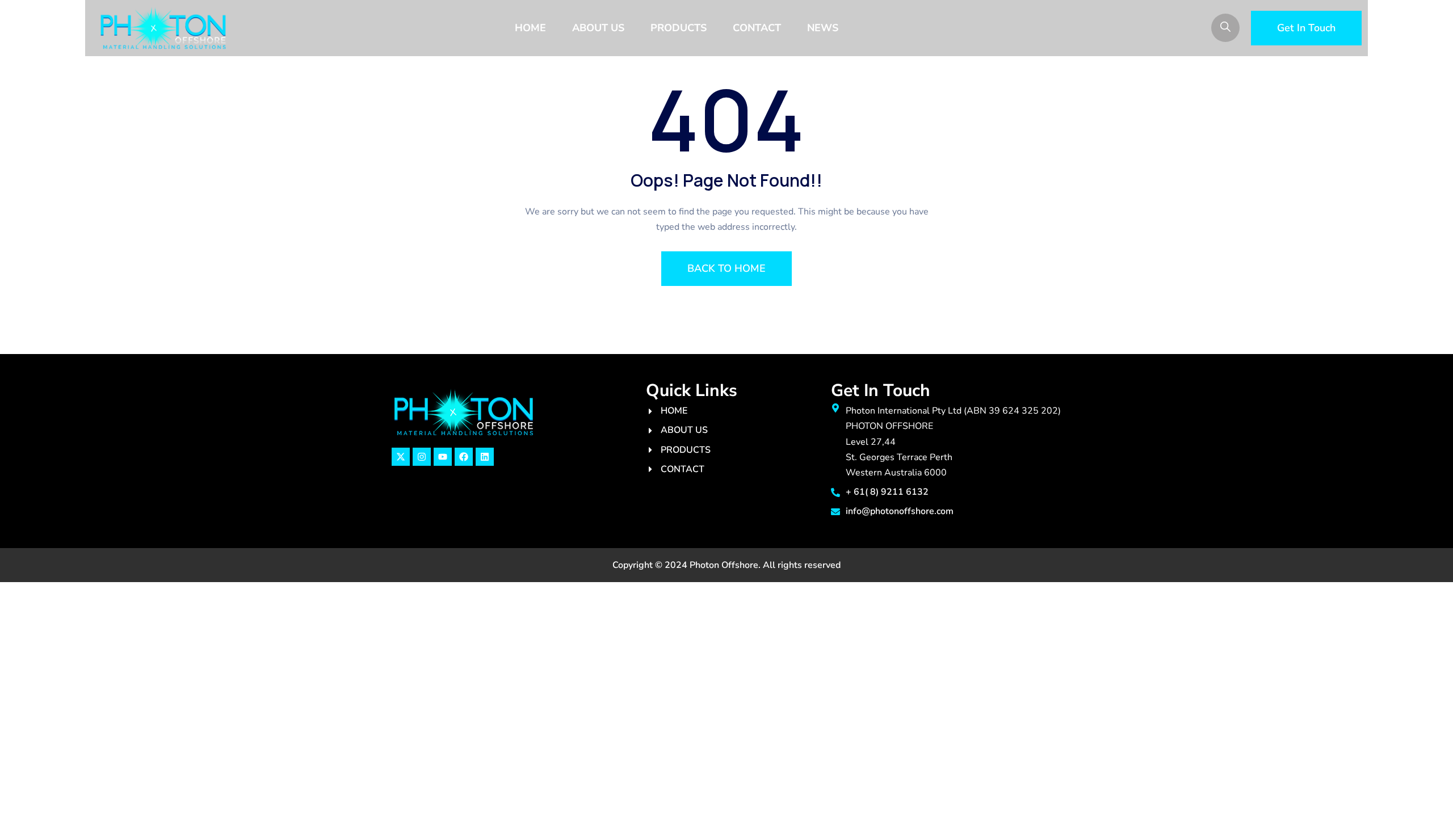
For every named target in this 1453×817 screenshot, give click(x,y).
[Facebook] (464, 457)
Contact (757, 28)
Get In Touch (1306, 28)
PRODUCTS (678, 28)
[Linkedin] (485, 457)
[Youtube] (443, 457)
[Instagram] (422, 457)
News (822, 28)
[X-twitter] (401, 457)
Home (530, 28)
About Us (598, 28)
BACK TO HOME (726, 268)
